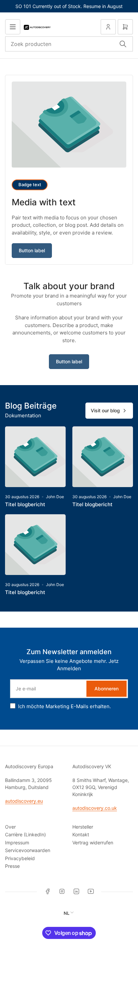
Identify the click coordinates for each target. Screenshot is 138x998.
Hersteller (82, 827)
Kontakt (80, 834)
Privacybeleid (20, 858)
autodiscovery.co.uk (94, 808)
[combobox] (69, 44)
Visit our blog (105, 410)
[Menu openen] (12, 27)
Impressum (17, 842)
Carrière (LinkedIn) (25, 834)
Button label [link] (32, 250)
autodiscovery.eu (24, 801)
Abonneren (106, 688)
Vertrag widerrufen (92, 842)
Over (10, 827)
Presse (12, 866)
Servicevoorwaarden (27, 850)
